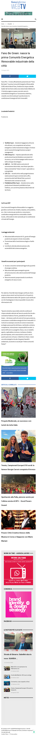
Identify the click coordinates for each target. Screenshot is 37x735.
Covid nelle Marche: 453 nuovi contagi (21, 675)
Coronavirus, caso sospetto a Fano (20, 681)
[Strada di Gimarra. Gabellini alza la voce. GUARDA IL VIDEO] (18, 642)
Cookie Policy (4, 734)
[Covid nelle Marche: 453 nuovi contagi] (7, 677)
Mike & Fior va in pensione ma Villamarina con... (19, 667)
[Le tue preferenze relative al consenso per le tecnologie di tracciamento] (34, 732)
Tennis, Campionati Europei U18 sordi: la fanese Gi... (22, 689)
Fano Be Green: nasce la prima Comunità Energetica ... (15, 26)
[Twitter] (27, 76)
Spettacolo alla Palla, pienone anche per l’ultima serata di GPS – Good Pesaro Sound (17, 501)
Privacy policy (13, 734)
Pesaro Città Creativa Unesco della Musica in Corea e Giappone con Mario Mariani (17, 537)
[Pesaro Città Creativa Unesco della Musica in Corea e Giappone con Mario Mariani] (18, 520)
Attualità (9, 24)
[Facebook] (10, 76)
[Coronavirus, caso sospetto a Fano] (7, 683)
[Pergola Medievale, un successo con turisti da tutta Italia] (18, 402)
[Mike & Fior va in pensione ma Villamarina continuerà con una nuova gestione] (7, 668)
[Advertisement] (14, 129)
